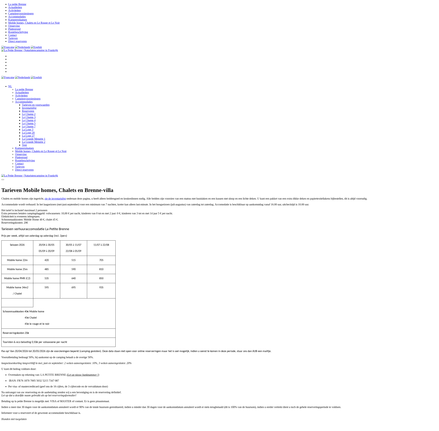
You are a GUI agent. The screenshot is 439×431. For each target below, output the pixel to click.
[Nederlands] (22, 47)
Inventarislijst (29, 107)
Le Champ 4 (28, 120)
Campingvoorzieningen (21, 13)
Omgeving (14, 25)
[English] (36, 47)
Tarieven (13, 38)
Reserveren (28, 111)
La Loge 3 (27, 129)
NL (10, 86)
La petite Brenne (17, 4)
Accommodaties (17, 16)
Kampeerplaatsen (17, 19)
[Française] (7, 47)
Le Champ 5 (28, 123)
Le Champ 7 (28, 126)
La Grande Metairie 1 (33, 138)
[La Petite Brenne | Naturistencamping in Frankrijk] (29, 50)
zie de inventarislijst (55, 198)
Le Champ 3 (28, 117)
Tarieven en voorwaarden (36, 104)
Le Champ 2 (28, 114)
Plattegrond (14, 28)
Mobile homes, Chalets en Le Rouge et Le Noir (34, 22)
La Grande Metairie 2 (33, 141)
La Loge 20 (28, 132)
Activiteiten (14, 10)
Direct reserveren (17, 41)
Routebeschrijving (18, 32)
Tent (24, 145)
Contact (12, 35)
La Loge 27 (28, 135)
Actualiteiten (15, 7)
